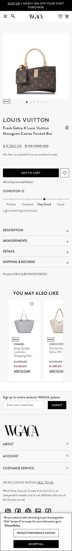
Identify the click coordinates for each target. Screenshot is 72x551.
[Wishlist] (60, 16)
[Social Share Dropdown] (67, 127)
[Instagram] (8, 512)
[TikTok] (48, 512)
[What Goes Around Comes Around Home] (36, 16)
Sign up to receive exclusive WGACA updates (31, 397)
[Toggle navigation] (5, 16)
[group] (36, 66)
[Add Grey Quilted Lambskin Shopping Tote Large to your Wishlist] (32, 304)
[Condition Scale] (24, 191)
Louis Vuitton (26, 120)
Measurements (15, 241)
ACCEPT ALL (36, 544)
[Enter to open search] (13, 16)
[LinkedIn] (38, 512)
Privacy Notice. (12, 525)
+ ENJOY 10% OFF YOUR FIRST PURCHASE (36, 5)
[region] (36, 532)
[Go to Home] (21, 430)
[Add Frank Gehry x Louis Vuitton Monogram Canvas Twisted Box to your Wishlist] (64, 173)
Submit (57, 405)
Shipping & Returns (19, 262)
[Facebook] (18, 512)
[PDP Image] (36, 66)
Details (9, 251)
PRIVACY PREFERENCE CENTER (36, 533)
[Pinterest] (28, 512)
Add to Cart (30, 173)
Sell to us (45, 482)
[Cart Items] (67, 16)
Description (13, 230)
